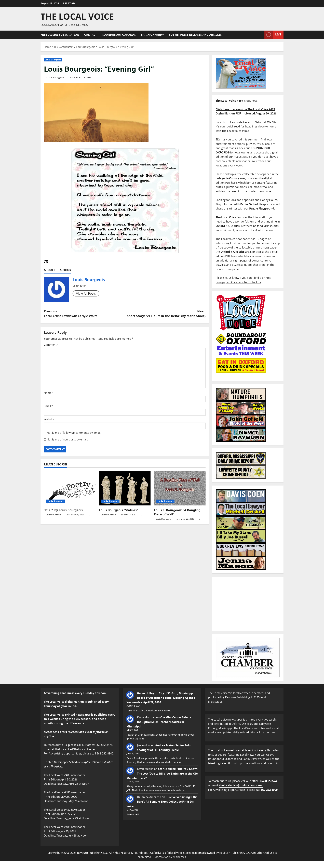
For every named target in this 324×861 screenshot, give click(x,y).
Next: (166, 313)
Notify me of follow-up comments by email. (74, 433)
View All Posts (86, 293)
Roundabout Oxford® (119, 34)
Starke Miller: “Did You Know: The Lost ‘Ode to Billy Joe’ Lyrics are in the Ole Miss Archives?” (162, 773)
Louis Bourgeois (53, 59)
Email (48, 406)
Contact (90, 34)
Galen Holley (145, 693)
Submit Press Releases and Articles (195, 34)
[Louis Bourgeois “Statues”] (125, 488)
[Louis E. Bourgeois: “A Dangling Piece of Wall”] (180, 488)
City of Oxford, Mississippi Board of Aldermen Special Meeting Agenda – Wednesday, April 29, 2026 (162, 697)
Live (278, 34)
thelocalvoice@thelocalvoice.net (241, 785)
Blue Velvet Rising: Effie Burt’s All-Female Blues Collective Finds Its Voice (162, 801)
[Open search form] (261, 34)
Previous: (71, 313)
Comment (51, 345)
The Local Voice (77, 16)
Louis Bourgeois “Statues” (118, 510)
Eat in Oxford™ (152, 34)
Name (49, 393)
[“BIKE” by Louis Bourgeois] (70, 488)
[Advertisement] (248, 603)
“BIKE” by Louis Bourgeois (63, 510)
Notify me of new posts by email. (67, 439)
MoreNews (161, 857)
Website (49, 419)
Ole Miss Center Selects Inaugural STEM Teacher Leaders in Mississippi (159, 721)
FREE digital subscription (59, 34)
